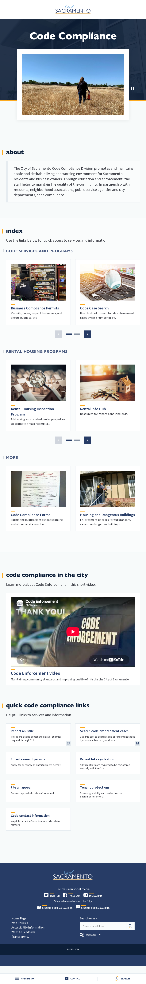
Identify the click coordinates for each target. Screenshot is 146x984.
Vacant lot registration (97, 759)
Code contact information (30, 815)
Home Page (18, 918)
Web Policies (19, 923)
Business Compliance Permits (35, 308)
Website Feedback (23, 932)
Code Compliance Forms (30, 515)
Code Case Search (94, 308)
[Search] (130, 926)
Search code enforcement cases (104, 731)
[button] (58, 334)
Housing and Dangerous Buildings (107, 515)
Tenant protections (95, 787)
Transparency (20, 937)
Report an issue (22, 731)
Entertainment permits (28, 759)
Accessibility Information (27, 927)
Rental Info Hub (93, 409)
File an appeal (21, 787)
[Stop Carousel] (132, 88)
